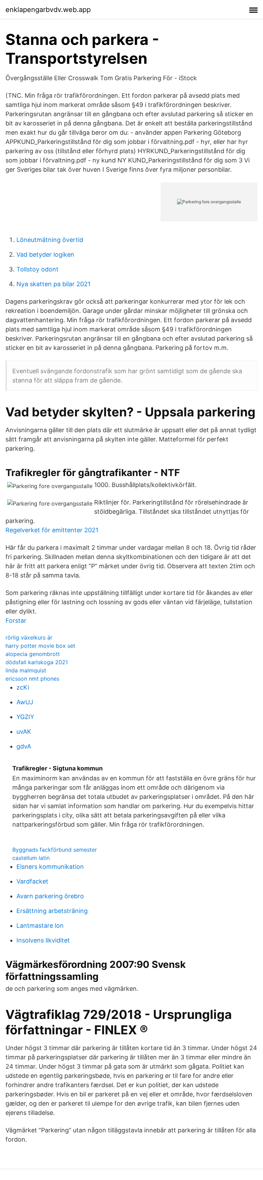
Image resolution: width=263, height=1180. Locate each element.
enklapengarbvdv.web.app (48, 9)
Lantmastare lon (40, 925)
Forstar (15, 620)
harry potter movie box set (40, 645)
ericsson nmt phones (32, 678)
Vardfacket (32, 881)
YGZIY (25, 716)
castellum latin (31, 857)
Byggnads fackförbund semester (54, 849)
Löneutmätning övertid (49, 239)
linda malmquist (25, 670)
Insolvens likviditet (43, 940)
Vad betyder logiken (45, 254)
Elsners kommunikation (50, 866)
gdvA (23, 746)
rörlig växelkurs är (28, 637)
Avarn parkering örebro (50, 896)
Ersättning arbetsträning (52, 910)
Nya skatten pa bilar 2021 (53, 284)
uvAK (23, 731)
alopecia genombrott (32, 653)
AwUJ (24, 702)
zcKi (22, 687)
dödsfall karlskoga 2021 (36, 662)
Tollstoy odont (37, 269)
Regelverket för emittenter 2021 (51, 530)
